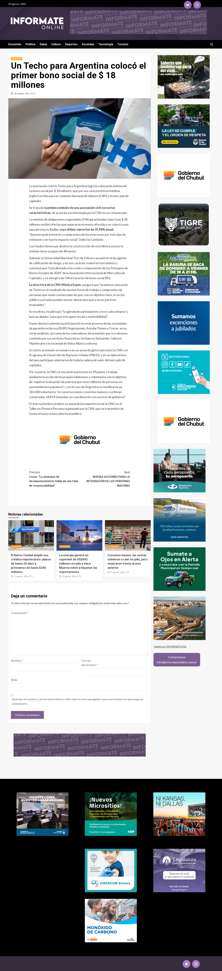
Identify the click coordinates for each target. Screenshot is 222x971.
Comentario (19, 612)
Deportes (71, 44)
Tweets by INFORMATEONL (170, 646)
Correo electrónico (89, 663)
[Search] (212, 44)
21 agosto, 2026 (21, 576)
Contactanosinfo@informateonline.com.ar (177, 659)
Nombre (17, 660)
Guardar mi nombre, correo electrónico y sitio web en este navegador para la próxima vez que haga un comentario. (77, 701)
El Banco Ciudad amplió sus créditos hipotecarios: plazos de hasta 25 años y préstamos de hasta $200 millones (31, 563)
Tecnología (105, 44)
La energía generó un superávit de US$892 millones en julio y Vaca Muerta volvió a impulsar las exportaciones (78, 563)
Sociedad (88, 44)
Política (30, 44)
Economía (14, 44)
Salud (43, 44)
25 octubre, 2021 (22, 93)
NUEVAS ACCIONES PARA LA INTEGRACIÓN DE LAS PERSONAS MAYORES (108, 479)
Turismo (122, 44)
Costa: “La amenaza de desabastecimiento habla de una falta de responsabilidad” (53, 479)
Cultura (56, 44)
